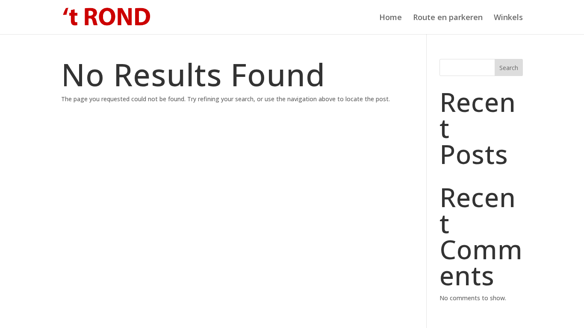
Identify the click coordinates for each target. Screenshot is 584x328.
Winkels (508, 18)
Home (390, 18)
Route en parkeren (448, 18)
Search (508, 68)
